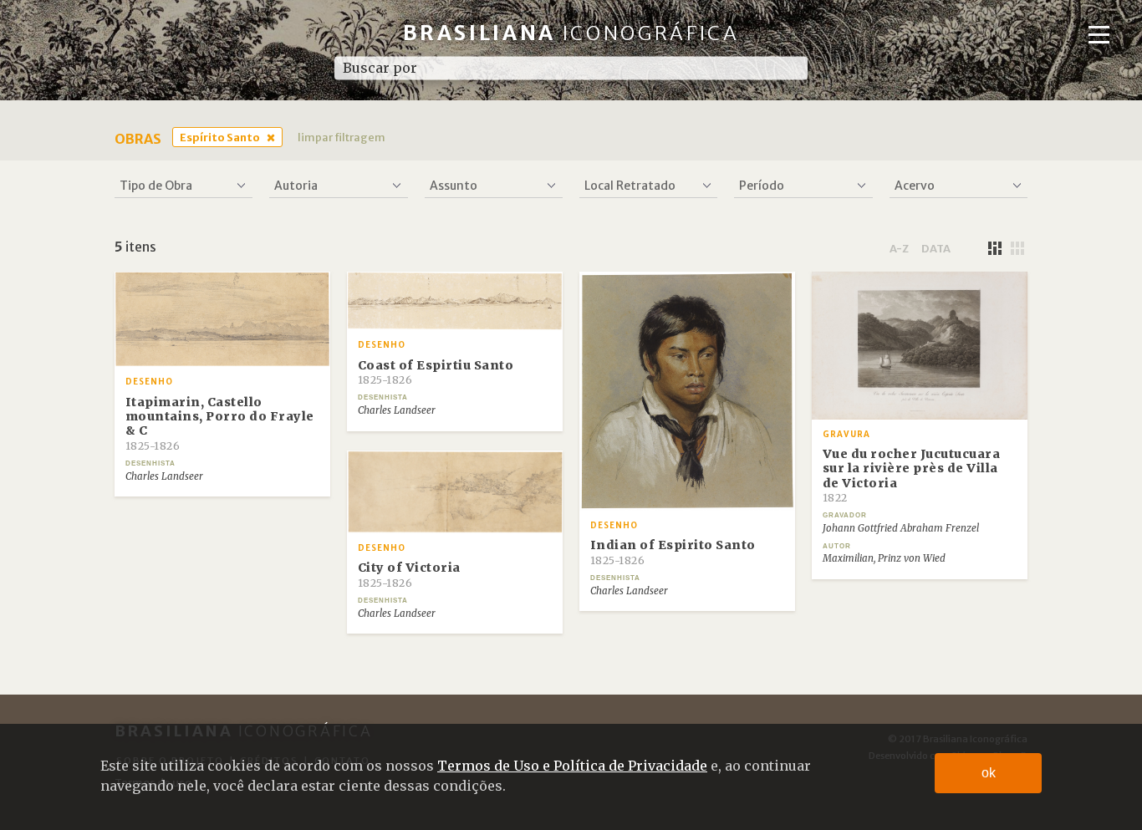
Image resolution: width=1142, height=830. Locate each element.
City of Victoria (409, 574)
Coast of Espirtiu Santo (436, 372)
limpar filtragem (341, 137)
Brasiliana (571, 33)
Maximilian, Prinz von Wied (884, 558)
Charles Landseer (164, 476)
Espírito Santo (220, 137)
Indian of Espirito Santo (673, 551)
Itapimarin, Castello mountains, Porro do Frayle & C (219, 423)
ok (988, 773)
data (936, 248)
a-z (899, 248)
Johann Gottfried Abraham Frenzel (901, 528)
